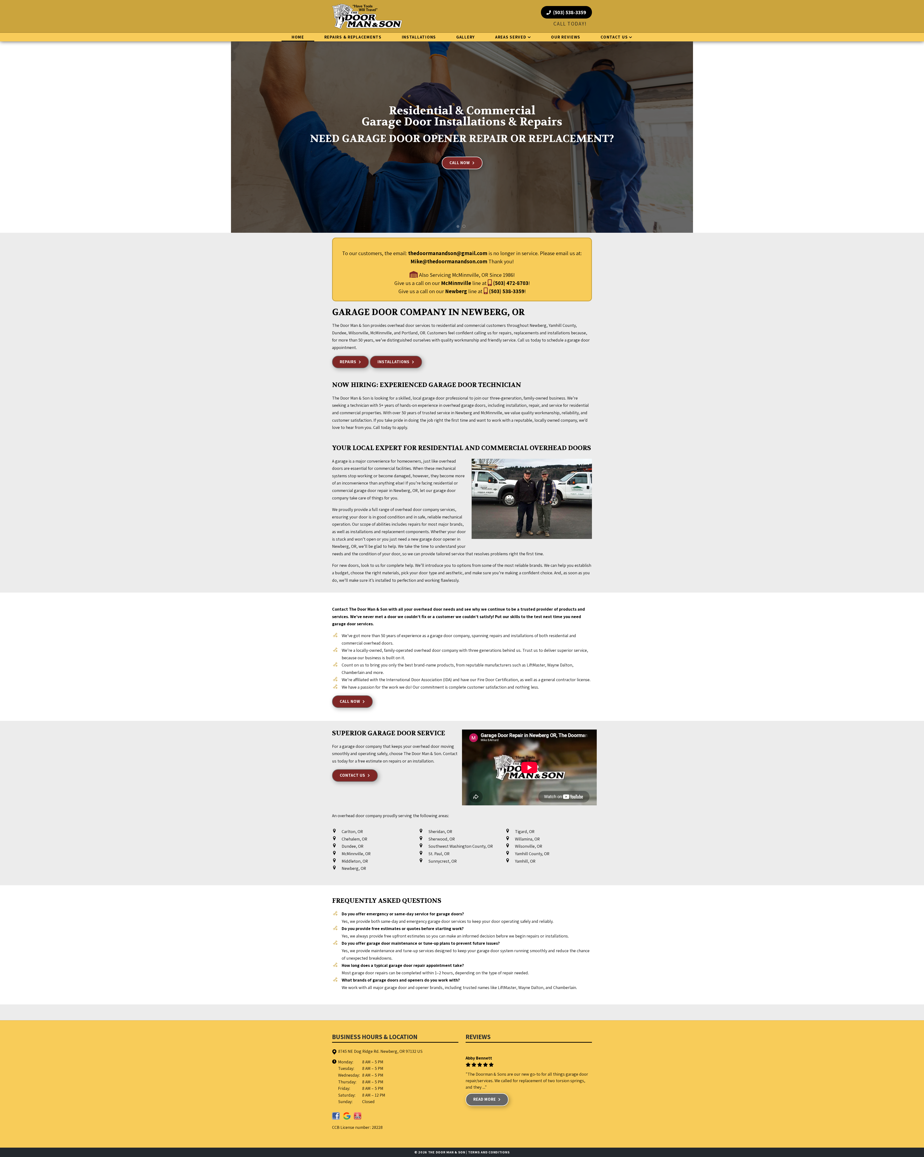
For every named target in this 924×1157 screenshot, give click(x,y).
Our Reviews (565, 37)
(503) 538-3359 (569, 12)
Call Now (459, 162)
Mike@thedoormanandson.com (449, 261)
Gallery (465, 37)
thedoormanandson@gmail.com (447, 253)
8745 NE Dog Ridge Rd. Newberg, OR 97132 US (380, 1051)
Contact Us (614, 37)
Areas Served (510, 37)
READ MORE (484, 1099)
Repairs (348, 361)
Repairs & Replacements (353, 37)
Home (298, 37)
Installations (419, 37)
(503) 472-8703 (510, 282)
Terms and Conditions (489, 1152)
